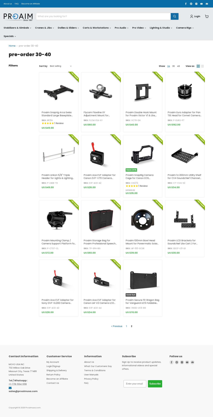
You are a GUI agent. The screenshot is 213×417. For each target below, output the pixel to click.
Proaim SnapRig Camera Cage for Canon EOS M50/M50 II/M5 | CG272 (139, 178)
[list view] (202, 66)
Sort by (43, 66)
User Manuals (91, 374)
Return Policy (53, 374)
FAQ (17, 4)
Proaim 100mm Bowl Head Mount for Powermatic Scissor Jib (143, 243)
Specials (9, 36)
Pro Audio (121, 27)
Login (197, 16)
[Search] (175, 16)
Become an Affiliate (30, 4)
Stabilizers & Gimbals (17, 27)
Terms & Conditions (94, 370)
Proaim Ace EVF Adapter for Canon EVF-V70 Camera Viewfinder (100, 178)
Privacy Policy (91, 378)
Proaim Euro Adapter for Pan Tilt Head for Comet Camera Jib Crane (184, 115)
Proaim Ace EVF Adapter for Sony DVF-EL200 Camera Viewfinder (58, 303)
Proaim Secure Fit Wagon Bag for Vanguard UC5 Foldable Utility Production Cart (142, 303)
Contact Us (53, 382)
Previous (117, 326)
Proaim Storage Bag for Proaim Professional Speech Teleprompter (99, 243)
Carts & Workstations (96, 27)
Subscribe (155, 383)
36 (173, 66)
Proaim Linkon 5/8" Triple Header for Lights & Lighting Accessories (57, 178)
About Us (89, 361)
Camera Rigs (184, 27)
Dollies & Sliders (67, 27)
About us (8, 4)
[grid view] (198, 66)
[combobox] (103, 16)
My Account (53, 361)
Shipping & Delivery (57, 370)
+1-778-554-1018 (18, 384)
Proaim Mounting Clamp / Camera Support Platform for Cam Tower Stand (58, 243)
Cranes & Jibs (43, 27)
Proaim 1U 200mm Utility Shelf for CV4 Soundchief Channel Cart (184, 178)
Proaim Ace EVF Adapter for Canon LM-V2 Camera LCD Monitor (100, 303)
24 (168, 66)
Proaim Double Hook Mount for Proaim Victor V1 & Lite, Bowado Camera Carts (141, 115)
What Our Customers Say (98, 366)
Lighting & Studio (160, 27)
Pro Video (138, 27)
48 (178, 66)
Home (12, 46)
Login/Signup (53, 366)
